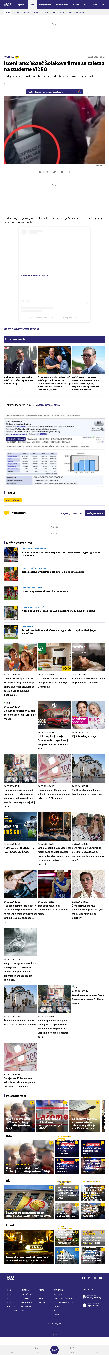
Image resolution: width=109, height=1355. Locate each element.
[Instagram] (95, 1278)
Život (9, 1302)
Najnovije (21, 4)
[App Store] (92, 1305)
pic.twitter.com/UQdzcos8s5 (22, 328)
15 (15, 608)
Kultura (25, 1290)
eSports (25, 1298)
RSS (55, 1311)
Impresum (58, 1294)
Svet (85, 1145)
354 (15, 627)
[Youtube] (100, 1278)
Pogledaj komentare (71, 513)
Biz (8, 1298)
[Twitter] (89, 1278)
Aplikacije (58, 1306)
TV (40, 1294)
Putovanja (12, 1311)
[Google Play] (92, 1297)
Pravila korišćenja (63, 1298)
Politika (9, 56)
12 (17, 57)
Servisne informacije (89, 1233)
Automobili (26, 1306)
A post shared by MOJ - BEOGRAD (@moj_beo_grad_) (54, 318)
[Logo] (7, 5)
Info (9, 1290)
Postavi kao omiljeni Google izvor (46, 92)
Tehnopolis (26, 1302)
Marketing (58, 1290)
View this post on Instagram (34, 275)
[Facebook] (83, 1278)
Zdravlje (11, 1306)
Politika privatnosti (63, 1302)
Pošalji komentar (95, 513)
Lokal (24, 1311)
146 (15, 549)
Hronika (87, 1157)
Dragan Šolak (13, 500)
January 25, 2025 (49, 405)
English (42, 1298)
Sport (10, 1294)
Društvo (61, 1160)
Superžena (26, 1294)
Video (42, 1290)
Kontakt (57, 1315)
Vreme (42, 1302)
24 (15, 588)
